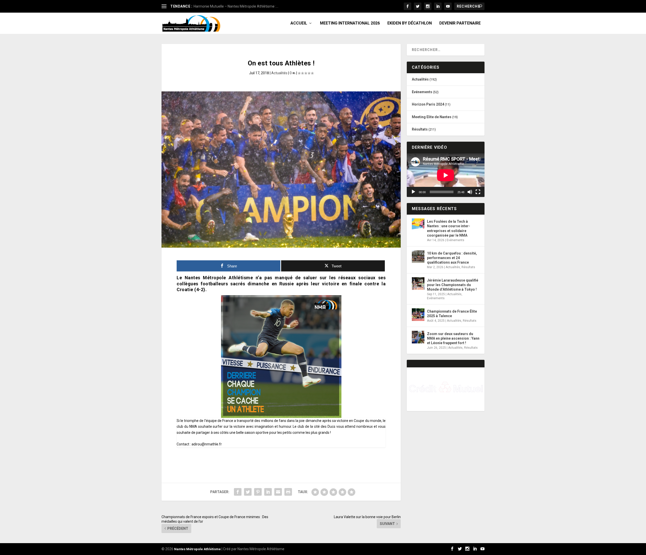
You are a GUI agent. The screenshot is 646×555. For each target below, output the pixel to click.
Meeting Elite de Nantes (431, 117)
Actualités (279, 73)
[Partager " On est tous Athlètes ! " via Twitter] (248, 492)
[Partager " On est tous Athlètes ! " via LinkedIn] (268, 492)
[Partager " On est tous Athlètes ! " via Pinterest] (258, 492)
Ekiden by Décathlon (409, 23)
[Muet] (469, 191)
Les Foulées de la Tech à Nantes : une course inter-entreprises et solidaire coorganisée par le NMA (448, 228)
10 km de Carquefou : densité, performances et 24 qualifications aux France (452, 257)
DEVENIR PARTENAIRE (460, 23)
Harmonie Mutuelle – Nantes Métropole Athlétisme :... (236, 6)
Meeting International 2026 (350, 23)
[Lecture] (413, 191)
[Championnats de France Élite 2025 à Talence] (418, 314)
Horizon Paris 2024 (428, 104)
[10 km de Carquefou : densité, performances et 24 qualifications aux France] (418, 256)
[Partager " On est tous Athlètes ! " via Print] (288, 492)
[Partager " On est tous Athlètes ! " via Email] (278, 492)
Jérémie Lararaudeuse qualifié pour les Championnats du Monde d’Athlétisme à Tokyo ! (452, 284)
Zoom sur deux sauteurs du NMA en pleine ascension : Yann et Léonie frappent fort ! (453, 338)
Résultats (420, 129)
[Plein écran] (477, 191)
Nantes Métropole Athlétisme (197, 549)
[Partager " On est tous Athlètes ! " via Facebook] (238, 492)
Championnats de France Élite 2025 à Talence (452, 313)
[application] (445, 175)
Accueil (298, 23)
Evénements (422, 92)
